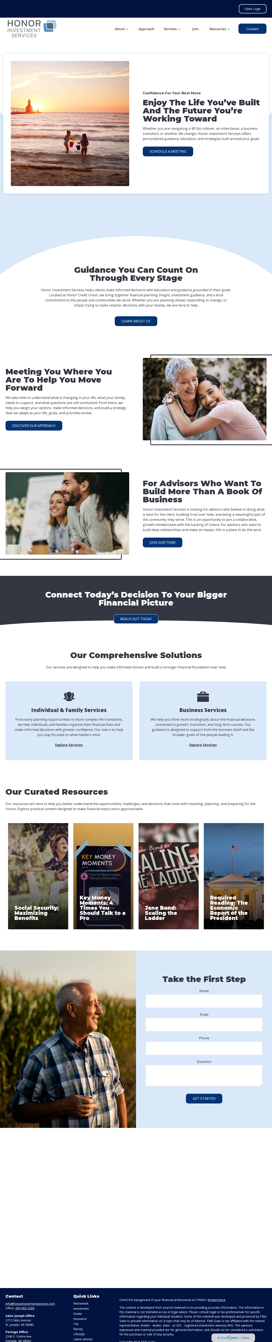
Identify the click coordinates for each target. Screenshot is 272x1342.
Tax (75, 1324)
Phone (204, 1038)
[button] (121, 28)
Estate (77, 1314)
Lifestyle (79, 1334)
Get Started (204, 1098)
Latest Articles (83, 1339)
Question (204, 1061)
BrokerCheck (216, 1300)
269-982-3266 (24, 1308)
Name (204, 991)
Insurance (80, 1319)
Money (78, 1329)
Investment (81, 1309)
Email (204, 1014)
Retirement (81, 1303)
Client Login (253, 9)
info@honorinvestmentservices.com (30, 1304)
